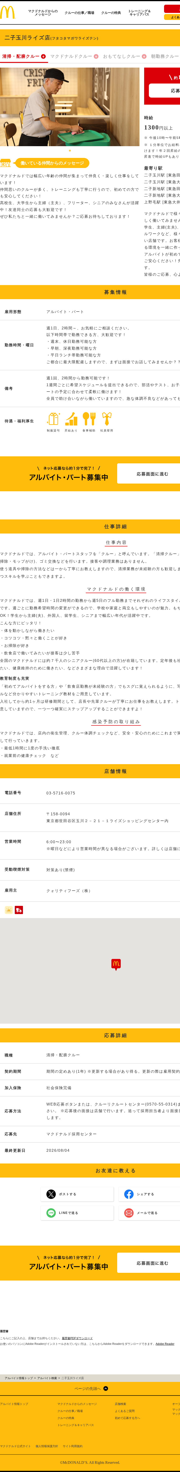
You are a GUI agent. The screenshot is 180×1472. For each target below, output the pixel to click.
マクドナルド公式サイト (15, 1446)
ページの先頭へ (88, 1389)
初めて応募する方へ (127, 1418)
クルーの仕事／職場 (79, 12)
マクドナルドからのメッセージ (43, 12)
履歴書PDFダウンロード (77, 1338)
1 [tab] (70, 151)
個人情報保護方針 (47, 1446)
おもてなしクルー (122, 56)
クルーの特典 (111, 12)
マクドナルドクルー (71, 56)
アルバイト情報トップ (14, 1404)
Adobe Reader (165, 1344)
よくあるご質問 (125, 1411)
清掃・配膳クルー (21, 56)
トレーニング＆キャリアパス (139, 12)
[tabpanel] (69, 107)
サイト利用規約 (72, 1446)
